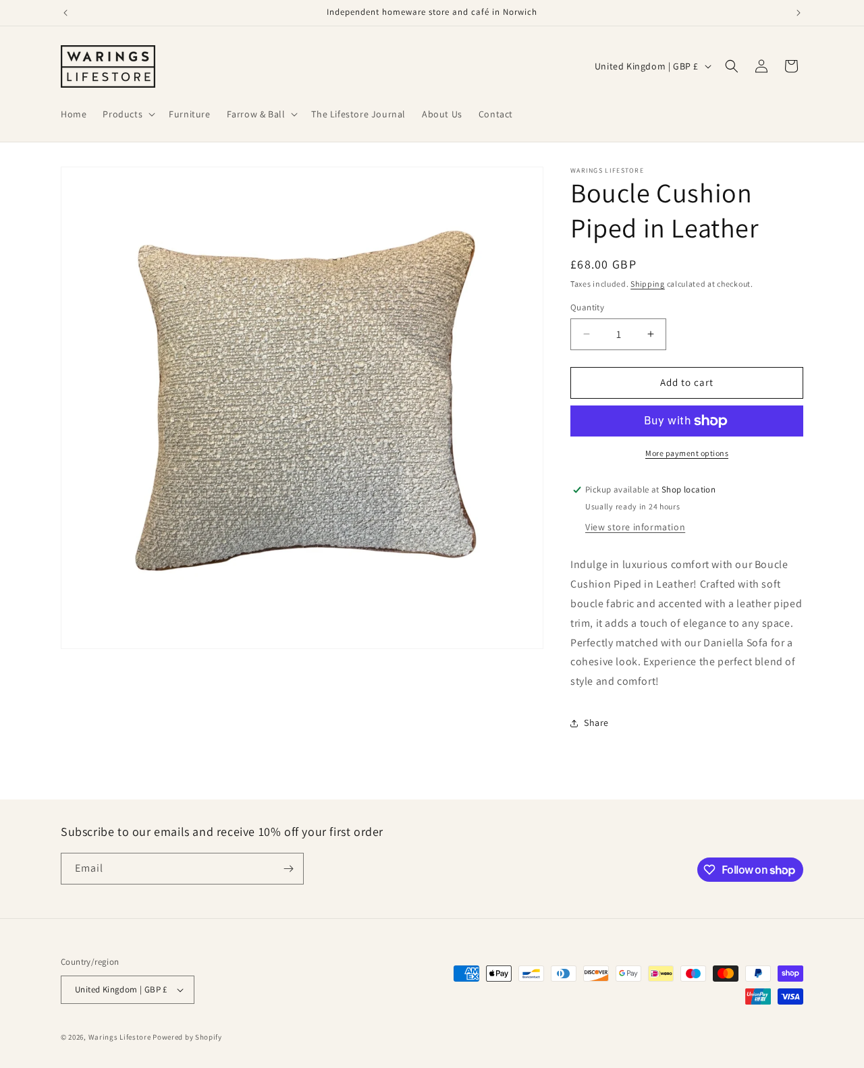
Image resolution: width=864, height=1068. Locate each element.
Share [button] (596, 722)
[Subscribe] (288, 868)
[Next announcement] (798, 13)
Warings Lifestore (119, 1037)
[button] (127, 114)
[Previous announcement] (65, 13)
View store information (635, 527)
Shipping (647, 284)
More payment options (686, 453)
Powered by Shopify (187, 1037)
